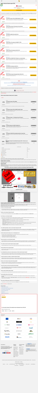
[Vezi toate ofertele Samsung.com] (19, 334)
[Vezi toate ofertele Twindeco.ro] (7, 328)
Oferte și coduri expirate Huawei (4, 290)
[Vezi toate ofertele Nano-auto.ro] (19, 328)
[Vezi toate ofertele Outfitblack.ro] (7, 325)
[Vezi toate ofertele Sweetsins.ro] (31, 325)
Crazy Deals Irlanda (21, 365)
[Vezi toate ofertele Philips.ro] (7, 337)
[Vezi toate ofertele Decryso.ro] (31, 337)
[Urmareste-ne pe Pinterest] (7, 352)
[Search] (36, 1)
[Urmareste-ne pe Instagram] (5, 352)
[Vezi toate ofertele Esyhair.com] (31, 322)
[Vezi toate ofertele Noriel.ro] (31, 331)
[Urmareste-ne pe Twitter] (4, 352)
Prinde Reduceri (33, 75)
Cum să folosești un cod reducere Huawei (5, 289)
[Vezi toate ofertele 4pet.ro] (31, 328)
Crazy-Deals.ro (5, 283)
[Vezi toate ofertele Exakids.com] (31, 318)
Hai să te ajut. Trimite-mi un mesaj (20, 90)
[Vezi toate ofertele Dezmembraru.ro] (19, 337)
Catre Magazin (19, 10)
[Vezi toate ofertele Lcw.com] (19, 325)
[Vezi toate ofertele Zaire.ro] (19, 322)
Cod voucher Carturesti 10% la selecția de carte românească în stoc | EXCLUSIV (14, 307)
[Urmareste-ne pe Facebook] (3, 352)
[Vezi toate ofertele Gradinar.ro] (31, 334)
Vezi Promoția (33, 101)
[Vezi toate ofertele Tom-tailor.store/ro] (19, 331)
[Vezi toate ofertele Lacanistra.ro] (19, 318)
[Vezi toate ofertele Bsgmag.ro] (7, 318)
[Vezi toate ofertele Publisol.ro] (7, 322)
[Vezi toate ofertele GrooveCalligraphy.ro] (7, 331)
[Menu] (2, 1)
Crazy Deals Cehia (16, 365)
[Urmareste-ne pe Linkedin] (10, 352)
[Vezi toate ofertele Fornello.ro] (7, 334)
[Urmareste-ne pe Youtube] (8, 352)
